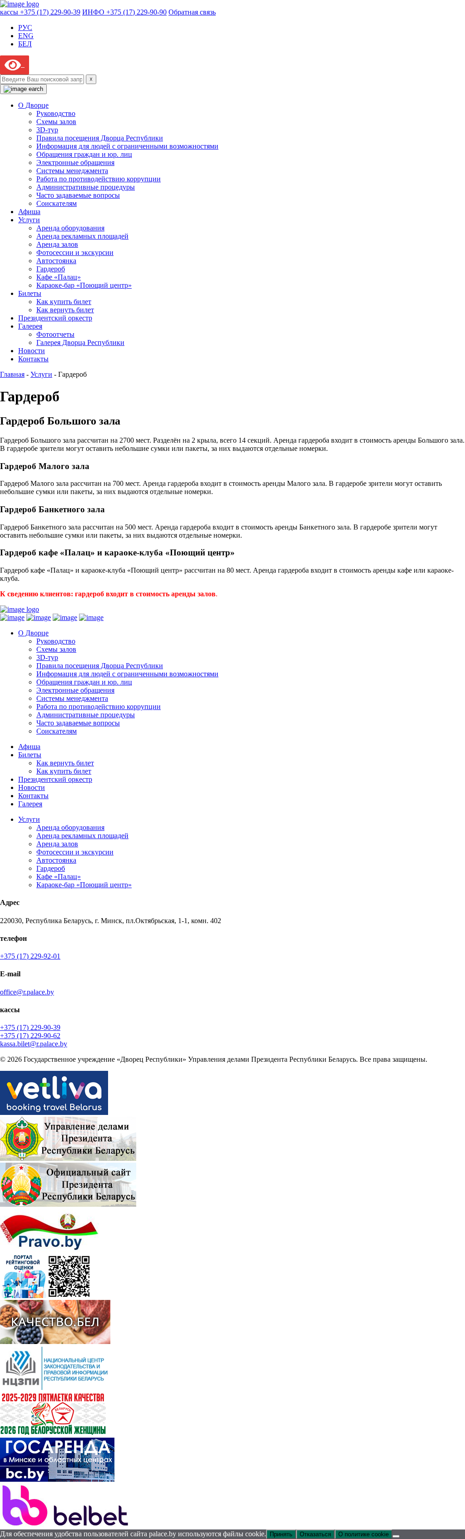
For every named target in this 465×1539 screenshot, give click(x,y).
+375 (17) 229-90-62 (30, 1035)
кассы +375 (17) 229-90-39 (40, 12)
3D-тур (47, 130)
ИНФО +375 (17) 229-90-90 (124, 12)
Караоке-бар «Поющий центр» (84, 285)
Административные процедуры (85, 187)
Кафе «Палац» (58, 277)
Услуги (29, 220)
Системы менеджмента (72, 171)
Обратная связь (192, 12)
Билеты (29, 293)
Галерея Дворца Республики (80, 342)
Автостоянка (56, 261)
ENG (26, 36)
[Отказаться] (396, 1536)
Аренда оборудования (70, 228)
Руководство (55, 113)
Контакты (33, 359)
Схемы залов (56, 121)
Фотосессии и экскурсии (75, 252)
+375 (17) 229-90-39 (30, 1027)
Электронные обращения (75, 162)
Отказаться (315, 1534)
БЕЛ (25, 44)
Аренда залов (57, 244)
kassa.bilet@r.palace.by (33, 1044)
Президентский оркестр (55, 318)
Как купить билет (63, 301)
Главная (12, 374)
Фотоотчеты (55, 334)
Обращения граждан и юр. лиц (84, 154)
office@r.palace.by (27, 992)
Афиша (29, 211)
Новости (31, 351)
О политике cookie (363, 1534)
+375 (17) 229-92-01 (30, 956)
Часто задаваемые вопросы (78, 195)
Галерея (30, 326)
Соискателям (56, 203)
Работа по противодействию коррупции (98, 179)
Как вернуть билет (65, 310)
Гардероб (50, 269)
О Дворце (33, 105)
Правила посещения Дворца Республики (99, 138)
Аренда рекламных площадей (82, 236)
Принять (281, 1534)
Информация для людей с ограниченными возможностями (127, 146)
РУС (25, 27)
